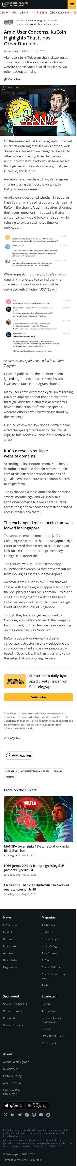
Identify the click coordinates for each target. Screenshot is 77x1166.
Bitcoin (7, 939)
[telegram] (19, 1115)
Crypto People (50, 939)
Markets (8, 932)
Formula (47, 1004)
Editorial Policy (29, 720)
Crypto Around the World (53, 976)
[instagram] (34, 1115)
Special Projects (13, 1025)
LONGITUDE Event (53, 1036)
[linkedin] (12, 1115)
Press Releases (12, 1011)
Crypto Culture (51, 967)
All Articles (48, 925)
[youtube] (41, 1115)
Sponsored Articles (15, 1004)
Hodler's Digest (51, 946)
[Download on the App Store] (13, 1105)
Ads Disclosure (12, 1083)
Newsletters (10, 1069)
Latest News (11, 51)
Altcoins (8, 953)
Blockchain (10, 960)
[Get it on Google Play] (37, 1105)
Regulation (10, 967)
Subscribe (38, 697)
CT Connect (49, 1043)
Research (9, 1018)
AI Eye (45, 960)
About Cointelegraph (16, 1062)
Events (46, 1029)
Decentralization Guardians (52, 1020)
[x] (5, 1115)
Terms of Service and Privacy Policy (22, 1159)
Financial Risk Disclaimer (11, 1092)
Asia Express (49, 953)
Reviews (47, 985)
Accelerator (49, 1011)
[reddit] (48, 1115)
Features (47, 932)
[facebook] (26, 1115)
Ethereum (9, 946)
